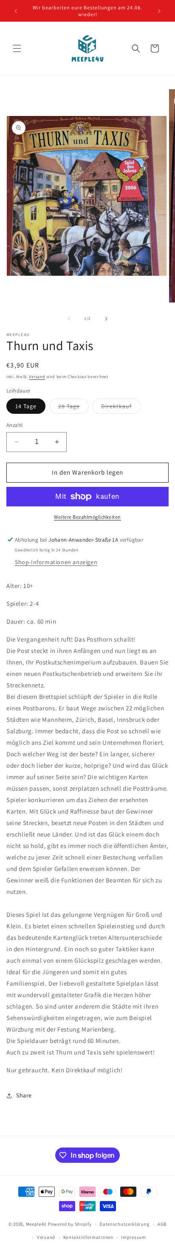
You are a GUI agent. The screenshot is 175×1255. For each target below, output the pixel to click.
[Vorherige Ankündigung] (15, 11)
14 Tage (26, 406)
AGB (162, 1224)
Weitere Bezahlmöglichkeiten (87, 517)
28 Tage (73, 408)
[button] (17, 48)
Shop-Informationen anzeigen (56, 562)
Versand (37, 376)
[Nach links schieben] (68, 318)
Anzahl (14, 425)
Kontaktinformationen (88, 1237)
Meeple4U (36, 1224)
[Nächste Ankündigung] (159, 11)
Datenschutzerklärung (124, 1224)
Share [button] (24, 1095)
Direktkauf (121, 408)
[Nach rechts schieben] (106, 318)
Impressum (133, 1237)
